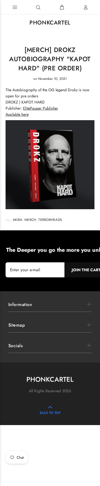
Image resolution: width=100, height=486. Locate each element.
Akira (17, 219)
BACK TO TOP (50, 412)
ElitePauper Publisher (40, 108)
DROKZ (12, 102)
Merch (30, 219)
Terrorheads (50, 219)
